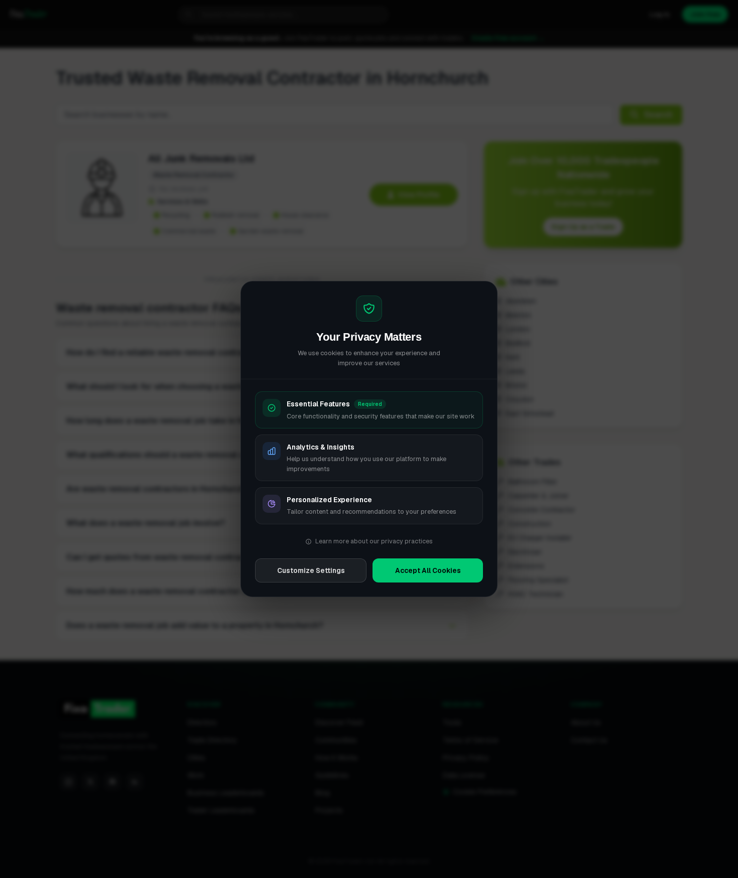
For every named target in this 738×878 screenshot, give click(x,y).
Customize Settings (311, 570)
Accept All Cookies (428, 570)
